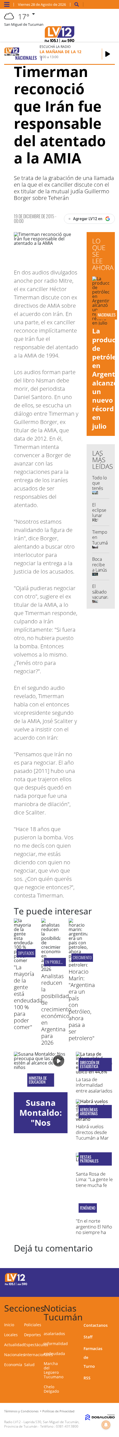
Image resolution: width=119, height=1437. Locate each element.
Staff (88, 1337)
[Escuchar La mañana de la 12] (107, 54)
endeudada (54, 1353)
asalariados (54, 1333)
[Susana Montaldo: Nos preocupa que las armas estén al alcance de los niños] (41, 1072)
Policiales (32, 1324)
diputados (26, 953)
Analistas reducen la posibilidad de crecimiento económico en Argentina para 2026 (56, 1009)
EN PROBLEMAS (56, 962)
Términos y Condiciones (21, 1411)
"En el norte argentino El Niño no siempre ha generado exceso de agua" (94, 1232)
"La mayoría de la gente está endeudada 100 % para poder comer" (28, 997)
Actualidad (14, 1344)
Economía (13, 1364)
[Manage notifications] (106, 1424)
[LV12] (16, 1284)
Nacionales (14, 1354)
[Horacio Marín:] (78, 965)
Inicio (9, 1324)
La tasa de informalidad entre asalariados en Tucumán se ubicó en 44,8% (94, 1090)
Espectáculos (36, 1344)
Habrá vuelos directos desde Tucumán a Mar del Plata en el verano (92, 1137)
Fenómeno (87, 1208)
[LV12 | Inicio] (112, 1307)
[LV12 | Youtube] (103, 1288)
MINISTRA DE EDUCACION (38, 1080)
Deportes (32, 1334)
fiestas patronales (89, 1159)
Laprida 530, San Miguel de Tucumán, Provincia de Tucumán (41, 1424)
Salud (29, 1364)
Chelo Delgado (51, 1389)
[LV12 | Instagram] (92, 1288)
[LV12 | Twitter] (103, 1278)
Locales (11, 1334)
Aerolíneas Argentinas (89, 1111)
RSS (87, 1378)
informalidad (56, 1343)
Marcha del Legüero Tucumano (53, 1370)
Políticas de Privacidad (58, 1411)
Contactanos (96, 1325)
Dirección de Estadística (90, 1064)
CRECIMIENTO (82, 957)
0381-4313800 (67, 1426)
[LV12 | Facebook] (92, 1278)
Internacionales (38, 1354)
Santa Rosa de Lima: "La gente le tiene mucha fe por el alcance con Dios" (95, 1185)
